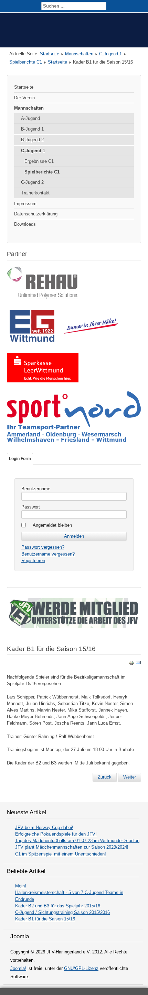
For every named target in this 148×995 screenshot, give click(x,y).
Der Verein (24, 97)
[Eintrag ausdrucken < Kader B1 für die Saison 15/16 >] (132, 664)
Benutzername (35, 488)
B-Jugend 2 (32, 139)
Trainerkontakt (35, 192)
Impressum (25, 203)
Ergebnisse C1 (39, 161)
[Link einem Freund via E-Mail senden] (138, 664)
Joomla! (18, 968)
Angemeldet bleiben (52, 525)
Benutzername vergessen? (48, 554)
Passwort (30, 507)
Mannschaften (79, 53)
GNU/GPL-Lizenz (81, 968)
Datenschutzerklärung (35, 213)
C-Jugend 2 (32, 182)
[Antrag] (74, 626)
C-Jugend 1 (110, 53)
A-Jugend (30, 118)
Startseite (49, 53)
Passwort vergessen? (42, 547)
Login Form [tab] (20, 459)
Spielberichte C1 (25, 62)
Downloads (25, 224)
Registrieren (33, 560)
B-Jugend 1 (32, 129)
